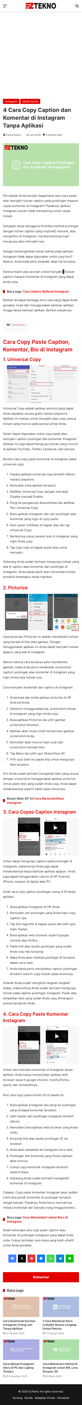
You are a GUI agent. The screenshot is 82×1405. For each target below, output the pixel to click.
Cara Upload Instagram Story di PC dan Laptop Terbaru (18, 1367)
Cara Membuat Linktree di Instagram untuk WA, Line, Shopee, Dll (60, 1367)
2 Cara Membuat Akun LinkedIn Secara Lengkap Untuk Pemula (60, 1324)
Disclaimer (63, 1397)
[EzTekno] (41, 6)
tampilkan (18, 324)
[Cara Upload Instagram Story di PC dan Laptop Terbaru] (21, 1349)
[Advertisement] (41, 55)
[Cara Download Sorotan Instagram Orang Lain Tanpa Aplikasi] (21, 1307)
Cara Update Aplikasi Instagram (46, 291)
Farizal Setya (13, 134)
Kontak (28, 1397)
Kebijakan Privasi (45, 1397)
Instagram (11, 101)
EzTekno (34, 1391)
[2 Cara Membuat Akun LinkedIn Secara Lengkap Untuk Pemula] (61, 1307)
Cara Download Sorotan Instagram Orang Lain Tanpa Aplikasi (19, 1324)
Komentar (41, 1277)
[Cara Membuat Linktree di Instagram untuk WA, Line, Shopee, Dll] (61, 1349)
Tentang (17, 1397)
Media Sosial (30, 101)
